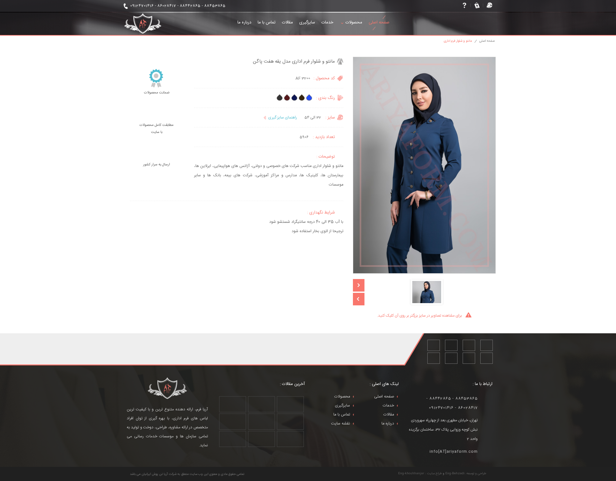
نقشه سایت (340, 423)
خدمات (327, 22)
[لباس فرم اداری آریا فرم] (142, 24)
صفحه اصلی (379, 22)
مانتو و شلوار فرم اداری (458, 41)
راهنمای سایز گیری (282, 117)
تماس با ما (267, 22)
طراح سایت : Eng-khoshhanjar (420, 473)
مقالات (287, 22)
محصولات (354, 22)
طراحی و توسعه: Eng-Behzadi (465, 473)
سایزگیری (307, 22)
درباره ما (244, 22)
